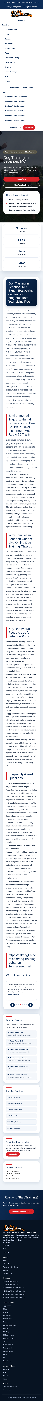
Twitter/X (6, 1246)
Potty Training (10, 48)
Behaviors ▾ (6, 25)
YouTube (6, 1252)
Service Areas (7, 1273)
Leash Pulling (10, 62)
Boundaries (9, 43)
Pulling (5, 1328)
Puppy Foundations (14, 1097)
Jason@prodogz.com (13, 7)
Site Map (6, 1369)
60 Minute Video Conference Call (14, 1294)
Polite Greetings (11, 72)
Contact (5, 1270)
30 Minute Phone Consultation (16, 101)
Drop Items (7, 1361)
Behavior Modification (15, 1109)
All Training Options (14, 1128)
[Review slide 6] (26, 1004)
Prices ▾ (5, 92)
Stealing (8, 67)
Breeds (5, 1376)
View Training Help (21, 185)
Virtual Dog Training (14, 1122)
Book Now (29, 127)
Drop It (7, 81)
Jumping (8, 39)
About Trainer (28, 87)
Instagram (6, 1249)
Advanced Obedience (15, 1103)
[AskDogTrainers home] (21, 1228)
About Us (6, 1264)
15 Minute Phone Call (10, 1281)
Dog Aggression (11, 29)
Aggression (7, 1306)
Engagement (7, 1348)
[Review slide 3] (20, 1004)
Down (5, 1354)
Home (20, 20)
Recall (7, 53)
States (5, 1379)
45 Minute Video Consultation (15, 111)
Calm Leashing (8, 1351)
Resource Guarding (12, 58)
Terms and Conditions (10, 1267)
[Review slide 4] (22, 1004)
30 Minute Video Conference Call (14, 1288)
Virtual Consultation (14, 1116)
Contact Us (14, 127)
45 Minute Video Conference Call (14, 1291)
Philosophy (14, 87)
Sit (4, 1357)
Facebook (6, 1242)
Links (5, 1372)
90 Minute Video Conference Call (14, 1297)
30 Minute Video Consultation (15, 106)
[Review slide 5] (24, 1004)
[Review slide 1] (16, 1004)
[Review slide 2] (18, 1004)
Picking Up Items (8, 1335)
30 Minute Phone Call (10, 1284)
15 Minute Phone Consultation (16, 97)
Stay (6, 76)
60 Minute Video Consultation (15, 115)
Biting (7, 34)
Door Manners (8, 1345)
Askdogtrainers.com (30, 7)
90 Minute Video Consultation (15, 120)
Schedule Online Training (22, 1211)
